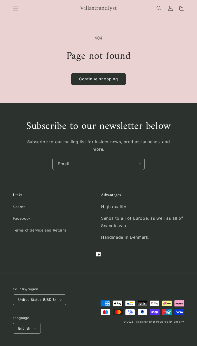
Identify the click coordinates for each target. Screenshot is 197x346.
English (24, 328)
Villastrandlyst (145, 321)
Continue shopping (98, 78)
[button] (15, 8)
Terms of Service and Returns (40, 230)
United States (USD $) (37, 299)
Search (19, 207)
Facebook (22, 218)
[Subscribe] (138, 164)
